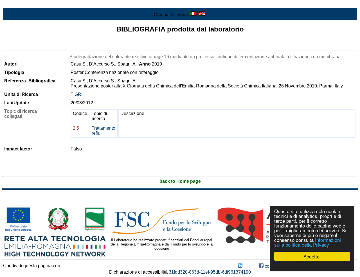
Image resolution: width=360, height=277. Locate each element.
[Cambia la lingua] (197, 14)
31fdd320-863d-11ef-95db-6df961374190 (210, 272)
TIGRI (76, 94)
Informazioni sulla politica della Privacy (307, 242)
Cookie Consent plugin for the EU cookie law (312, 266)
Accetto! (312, 256)
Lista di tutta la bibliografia (28, 45)
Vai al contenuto (18, 4)
